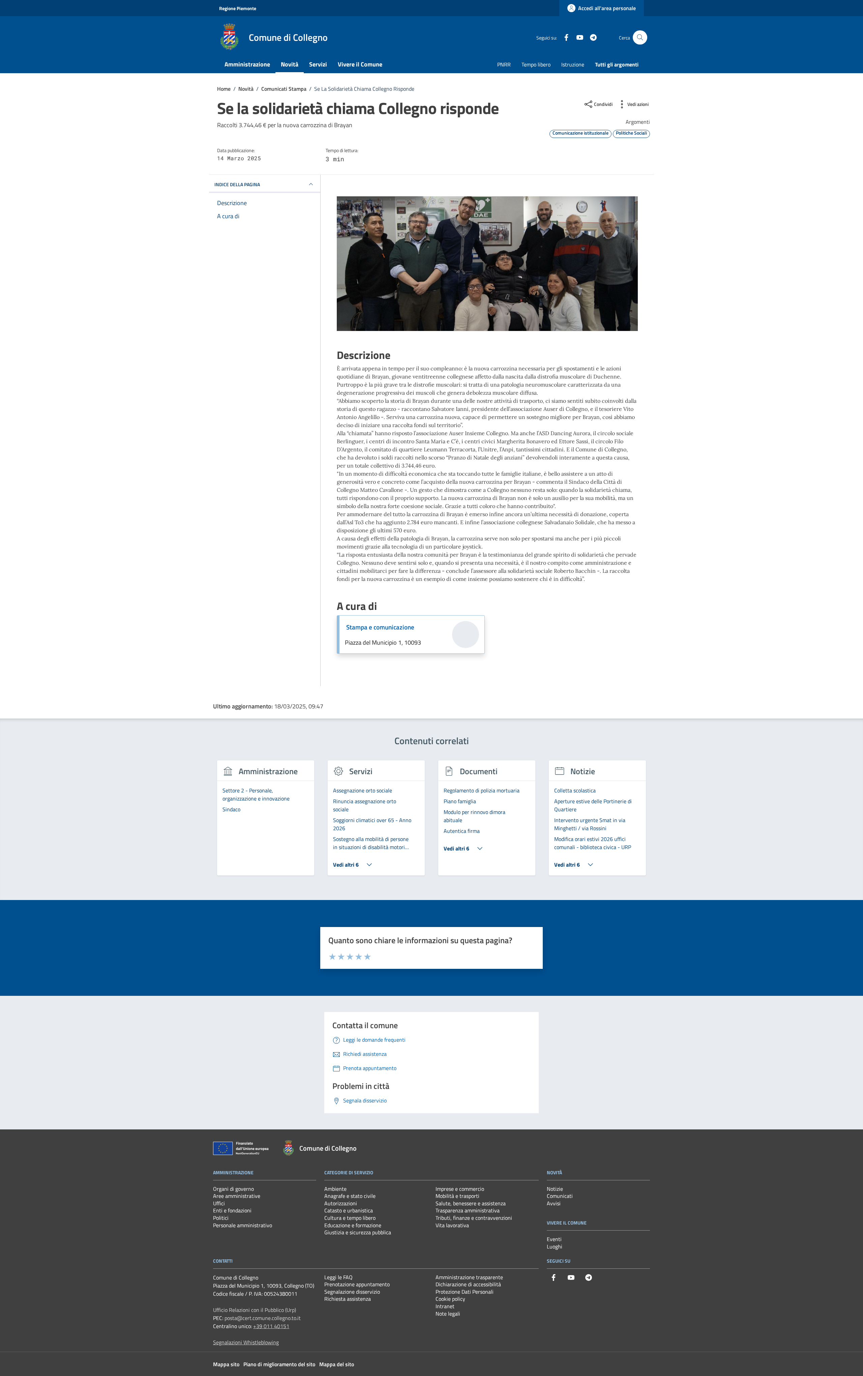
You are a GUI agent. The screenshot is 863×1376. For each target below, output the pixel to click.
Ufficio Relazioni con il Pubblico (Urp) (254, 1310)
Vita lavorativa (452, 1225)
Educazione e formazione (352, 1225)
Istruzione (572, 64)
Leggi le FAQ (338, 1277)
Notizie (555, 1189)
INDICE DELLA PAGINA (237, 184)
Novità (289, 64)
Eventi (554, 1239)
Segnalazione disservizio (352, 1292)
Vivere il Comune (360, 64)
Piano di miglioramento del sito (279, 1364)
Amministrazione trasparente (469, 1277)
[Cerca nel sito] (640, 37)
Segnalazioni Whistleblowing (246, 1342)
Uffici (219, 1203)
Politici (221, 1218)
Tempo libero (536, 64)
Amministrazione (247, 64)
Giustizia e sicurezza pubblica (357, 1232)
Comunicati (560, 1196)
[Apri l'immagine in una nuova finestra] (487, 263)
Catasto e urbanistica (348, 1210)
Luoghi (554, 1246)
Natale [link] (481, 457)
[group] (265, 821)
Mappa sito (226, 1364)
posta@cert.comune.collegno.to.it (263, 1318)
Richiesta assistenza (347, 1299)
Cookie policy (450, 1299)
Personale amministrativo (242, 1225)
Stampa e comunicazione (380, 627)
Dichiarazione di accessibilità (468, 1284)
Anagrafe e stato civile (350, 1196)
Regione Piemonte (237, 8)
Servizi (318, 64)
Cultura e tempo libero (350, 1218)
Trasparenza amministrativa (468, 1210)
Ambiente (335, 1189)
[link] (481, 457)
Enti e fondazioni (232, 1210)
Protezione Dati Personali (465, 1292)
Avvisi (554, 1203)
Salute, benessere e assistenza (471, 1203)
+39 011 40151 (271, 1326)
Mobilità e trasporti (457, 1196)
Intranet (445, 1306)
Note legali (448, 1314)
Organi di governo (233, 1189)
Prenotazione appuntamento (357, 1284)
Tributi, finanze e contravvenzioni (474, 1218)
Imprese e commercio (460, 1189)
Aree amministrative (236, 1196)
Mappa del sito (336, 1364)
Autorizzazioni (340, 1203)
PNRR (504, 64)
